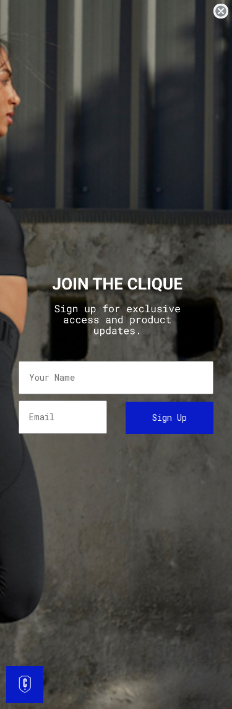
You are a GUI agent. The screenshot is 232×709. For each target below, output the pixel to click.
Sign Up (169, 417)
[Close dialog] (221, 11)
